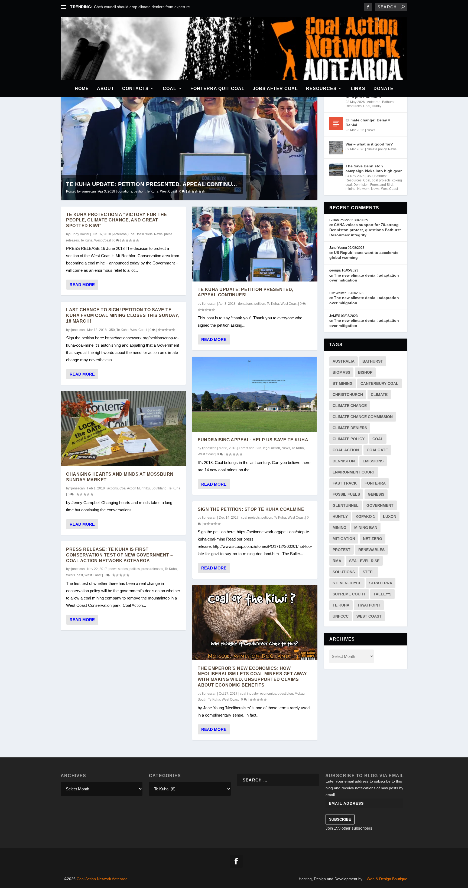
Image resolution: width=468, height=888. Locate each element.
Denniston (361, 185)
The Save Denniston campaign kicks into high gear (374, 168)
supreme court (349, 594)
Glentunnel (346, 505)
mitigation (344, 538)
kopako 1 (365, 516)
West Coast (168, 191)
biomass (341, 372)
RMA (337, 561)
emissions (373, 461)
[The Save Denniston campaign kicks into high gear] (336, 169)
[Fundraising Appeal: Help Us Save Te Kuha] (254, 394)
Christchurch (348, 394)
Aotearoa (120, 234)
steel (369, 572)
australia (344, 361)
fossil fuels (144, 234)
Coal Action (346, 450)
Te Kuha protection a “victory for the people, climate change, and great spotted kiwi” (116, 220)
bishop (365, 372)
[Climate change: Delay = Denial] (336, 123)
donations (125, 191)
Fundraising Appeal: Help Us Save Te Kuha (253, 440)
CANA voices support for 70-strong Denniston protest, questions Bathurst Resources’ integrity (365, 230)
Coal (169, 89)
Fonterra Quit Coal (217, 89)
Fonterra (375, 483)
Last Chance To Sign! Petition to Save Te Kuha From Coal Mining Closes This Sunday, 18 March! (122, 315)
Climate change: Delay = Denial (368, 122)
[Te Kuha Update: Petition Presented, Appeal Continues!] (254, 244)
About (105, 89)
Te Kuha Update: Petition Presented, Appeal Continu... (151, 184)
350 (112, 330)
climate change (350, 405)
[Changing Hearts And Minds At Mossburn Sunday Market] (123, 428)
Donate (383, 89)
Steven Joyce (347, 583)
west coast (369, 616)
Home (82, 89)
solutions (344, 572)
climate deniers (350, 428)
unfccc (341, 616)
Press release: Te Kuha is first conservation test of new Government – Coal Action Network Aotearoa (119, 555)
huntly (340, 516)
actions (112, 488)
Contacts (135, 89)
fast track (345, 483)
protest (341, 550)
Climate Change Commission (363, 417)
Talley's (382, 594)
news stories (118, 569)
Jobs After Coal (275, 89)
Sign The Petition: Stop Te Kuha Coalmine (251, 509)
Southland (159, 488)
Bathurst (372, 361)
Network (363, 189)
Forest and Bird (250, 448)
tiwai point (369, 605)
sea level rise (364, 561)
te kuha (341, 605)
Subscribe (340, 819)
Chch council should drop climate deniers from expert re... (143, 7)
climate (379, 394)
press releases (152, 569)
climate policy (376, 149)
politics (134, 569)
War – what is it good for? (369, 144)
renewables (371, 550)
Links (358, 89)
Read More (82, 284)
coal (377, 439)
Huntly (376, 106)
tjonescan (89, 191)
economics (268, 693)
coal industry (249, 693)
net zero (372, 538)
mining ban (365, 527)
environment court (354, 472)
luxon (389, 516)
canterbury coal (379, 383)
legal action (271, 448)
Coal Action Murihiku (134, 488)
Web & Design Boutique (387, 879)
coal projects (250, 517)
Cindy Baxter (79, 234)
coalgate (377, 450)
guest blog (285, 693)
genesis (376, 494)
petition (139, 191)
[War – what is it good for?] (336, 147)
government (380, 505)
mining (351, 189)
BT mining (343, 383)
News (158, 234)
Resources (321, 89)
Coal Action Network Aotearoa (102, 879)
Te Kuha (152, 191)
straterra (380, 583)
